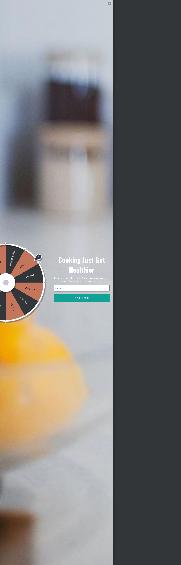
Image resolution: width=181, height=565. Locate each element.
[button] (109, 3)
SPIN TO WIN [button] (82, 298)
